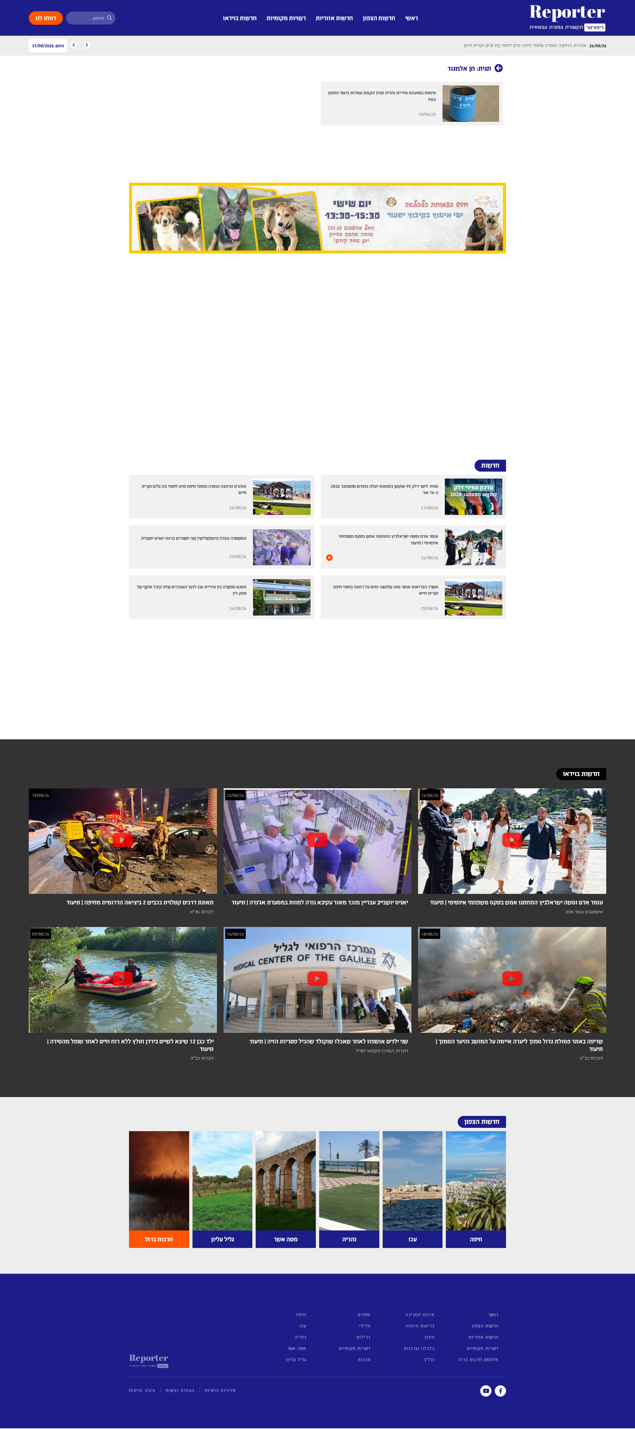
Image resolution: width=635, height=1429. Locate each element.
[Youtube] (485, 1391)
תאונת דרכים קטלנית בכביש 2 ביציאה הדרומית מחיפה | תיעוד (140, 902)
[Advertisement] (317, 353)
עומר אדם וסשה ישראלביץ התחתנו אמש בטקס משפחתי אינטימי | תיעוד (516, 902)
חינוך (429, 1337)
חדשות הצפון (379, 18)
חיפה (301, 1314)
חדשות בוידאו (240, 18)
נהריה (300, 1337)
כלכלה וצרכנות (419, 1348)
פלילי (364, 1325)
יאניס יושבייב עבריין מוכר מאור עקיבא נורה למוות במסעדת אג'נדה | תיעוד (320, 902)
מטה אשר (296, 1348)
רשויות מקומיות (286, 18)
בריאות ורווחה (419, 1325)
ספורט (364, 1314)
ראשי (411, 18)
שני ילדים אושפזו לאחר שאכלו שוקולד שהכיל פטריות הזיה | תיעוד (328, 1041)
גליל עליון (296, 1359)
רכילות (363, 1337)
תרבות (364, 1359)
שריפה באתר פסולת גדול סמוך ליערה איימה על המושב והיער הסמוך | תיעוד (519, 1044)
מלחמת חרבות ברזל (478, 1359)
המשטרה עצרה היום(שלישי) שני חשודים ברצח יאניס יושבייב (193, 538)
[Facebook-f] (500, 1391)
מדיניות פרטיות (220, 1390)
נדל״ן (429, 1359)
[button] (136, 219)
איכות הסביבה (419, 1314)
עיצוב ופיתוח (142, 1390)
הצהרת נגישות (180, 1390)
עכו (302, 1325)
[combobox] (90, 18)
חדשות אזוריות (334, 18)
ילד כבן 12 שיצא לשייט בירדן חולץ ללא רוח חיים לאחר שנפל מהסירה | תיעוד (130, 1044)
